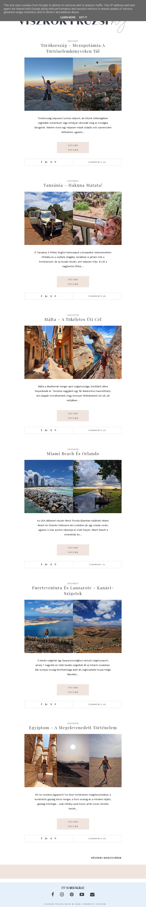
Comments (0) (97, 296)
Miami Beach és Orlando (73, 453)
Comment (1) (97, 564)
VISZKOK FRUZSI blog (57, 904)
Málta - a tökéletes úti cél (73, 319)
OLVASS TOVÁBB (73, 147)
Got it (83, 17)
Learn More (67, 17)
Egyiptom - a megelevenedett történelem (73, 727)
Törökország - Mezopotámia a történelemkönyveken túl (73, 48)
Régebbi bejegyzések (106, 857)
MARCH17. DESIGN (95, 904)
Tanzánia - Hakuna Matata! (73, 185)
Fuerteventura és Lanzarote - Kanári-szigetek (73, 590)
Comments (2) (97, 162)
